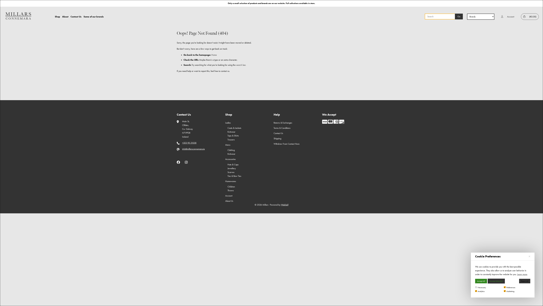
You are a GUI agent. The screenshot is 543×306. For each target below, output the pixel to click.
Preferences (510, 287)
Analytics (481, 291)
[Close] (529, 256)
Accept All (481, 281)
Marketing (510, 291)
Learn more (522, 274)
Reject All (524, 281)
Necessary (482, 287)
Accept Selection (496, 281)
